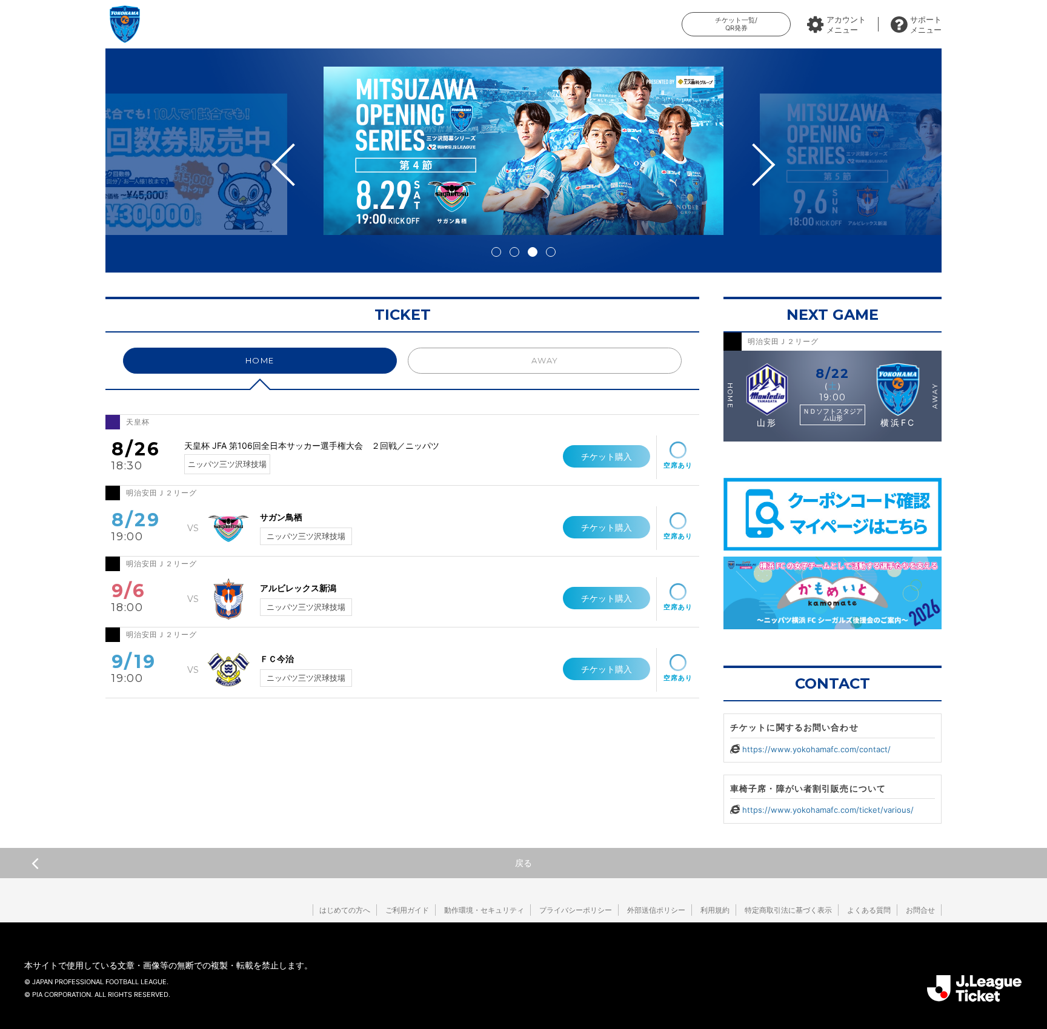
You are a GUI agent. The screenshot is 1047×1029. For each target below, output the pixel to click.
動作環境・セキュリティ (484, 910)
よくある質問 (869, 910)
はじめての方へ (344, 910)
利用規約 (715, 910)
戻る (523, 863)
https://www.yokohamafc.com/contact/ (816, 749)
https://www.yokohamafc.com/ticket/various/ (828, 810)
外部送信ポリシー (656, 910)
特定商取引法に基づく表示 (788, 910)
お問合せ (920, 910)
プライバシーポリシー (575, 910)
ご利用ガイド (407, 910)
